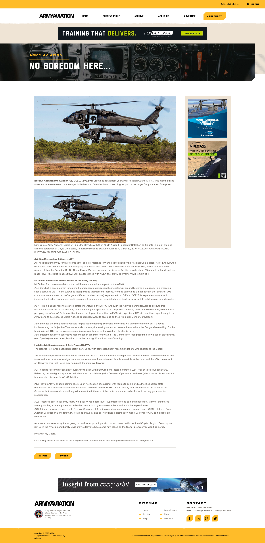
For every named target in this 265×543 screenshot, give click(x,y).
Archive (139, 16)
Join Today (214, 16)
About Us (163, 16)
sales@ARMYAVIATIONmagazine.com (213, 510)
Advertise (190, 16)
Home (85, 16)
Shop (145, 518)
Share (43, 456)
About (166, 514)
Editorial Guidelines (230, 4)
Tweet (64, 456)
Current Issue (111, 16)
